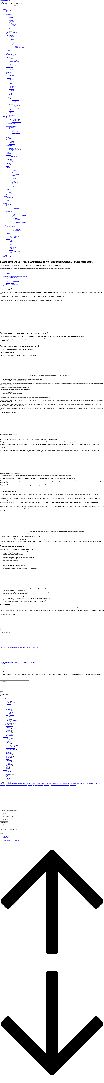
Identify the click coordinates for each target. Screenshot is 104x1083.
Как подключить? (16, 229)
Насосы (17, 106)
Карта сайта (6, 836)
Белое (10, 192)
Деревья (11, 243)
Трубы (10, 94)
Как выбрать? (12, 18)
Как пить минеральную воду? (17, 149)
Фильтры (11, 212)
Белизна (11, 58)
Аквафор (17, 219)
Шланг (11, 250)
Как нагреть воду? (11, 54)
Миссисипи (15, 182)
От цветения (12, 65)
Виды (10, 83)
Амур (13, 171)
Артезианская (15, 101)
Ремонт (11, 112)
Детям (7, 199)
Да (5, 813)
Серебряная (9, 153)
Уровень (14, 162)
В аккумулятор (13, 127)
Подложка (8, 51)
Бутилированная (10, 123)
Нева (13, 184)
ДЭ (13, 130)
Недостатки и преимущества (10, 284)
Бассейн (5, 9)
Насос (10, 252)
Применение (12, 134)
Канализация (9, 93)
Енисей (14, 178)
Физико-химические (17, 210)
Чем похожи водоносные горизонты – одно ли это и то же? (18, 274)
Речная (8, 167)
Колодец (8, 95)
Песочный (15, 46)
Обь (13, 186)
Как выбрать (15, 131)
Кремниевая (9, 152)
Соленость (12, 157)
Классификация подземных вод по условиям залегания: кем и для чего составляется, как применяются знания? (67, 783)
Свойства (11, 135)
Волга (13, 173)
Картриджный (16, 45)
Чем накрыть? (12, 24)
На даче (11, 109)
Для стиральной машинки (19, 215)
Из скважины (9, 204)
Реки (10, 168)
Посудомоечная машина (15, 228)
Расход (5, 225)
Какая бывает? (7, 116)
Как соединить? (16, 251)
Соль (10, 62)
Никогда (7, 819)
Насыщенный (15, 120)
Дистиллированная (11, 126)
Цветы (11, 244)
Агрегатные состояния (12, 117)
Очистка (11, 111)
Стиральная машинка (14, 232)
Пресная (8, 163)
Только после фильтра (10, 816)
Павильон (11, 69)
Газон (10, 240)
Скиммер (11, 39)
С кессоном (15, 102)
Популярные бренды (14, 124)
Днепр (14, 175)
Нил (13, 185)
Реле (10, 80)
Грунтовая (11, 160)
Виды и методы (13, 75)
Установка (11, 90)
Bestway (11, 16)
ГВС (7, 76)
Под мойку (15, 218)
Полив (8, 239)
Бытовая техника (10, 226)
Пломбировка (12, 86)
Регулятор (11, 79)
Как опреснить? (13, 156)
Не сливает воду (16, 230)
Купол (10, 68)
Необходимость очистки (12, 281)
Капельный (12, 245)
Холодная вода (10, 113)
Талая (7, 166)
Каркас (11, 20)
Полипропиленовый (11, 32)
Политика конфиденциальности (11, 839)
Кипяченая (9, 145)
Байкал (11, 190)
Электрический (16, 133)
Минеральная (9, 146)
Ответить (12, 672)
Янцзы (14, 188)
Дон (13, 177)
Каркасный (9, 14)
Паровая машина (16, 122)
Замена (11, 84)
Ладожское (12, 193)
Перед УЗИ (9, 200)
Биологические (16, 208)
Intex (10, 31)
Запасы (11, 164)
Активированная (10, 746)
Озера (7, 189)
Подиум (8, 53)
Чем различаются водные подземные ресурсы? (15, 276)
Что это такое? (7, 273)
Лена (13, 181)
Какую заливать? (13, 141)
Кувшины (14, 217)
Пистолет (11, 248)
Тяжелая (8, 768)
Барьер (17, 221)
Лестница (11, 36)
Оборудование (10, 35)
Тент (10, 71)
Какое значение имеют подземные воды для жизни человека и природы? (19, 783)
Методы (11, 207)
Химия (8, 57)
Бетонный (8, 10)
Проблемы (12, 144)
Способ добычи (10, 283)
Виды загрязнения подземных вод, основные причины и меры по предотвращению (54, 785)
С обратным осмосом (20, 222)
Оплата (8, 233)
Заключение (6, 285)
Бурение (11, 104)
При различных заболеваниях (20, 151)
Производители (13, 91)
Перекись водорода (14, 61)
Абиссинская (15, 100)
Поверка (11, 87)
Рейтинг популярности (18, 223)
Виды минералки (13, 148)
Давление (8, 78)
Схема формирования (11, 277)
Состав (8, 280)
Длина (17, 174)
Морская (8, 155)
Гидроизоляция (10, 34)
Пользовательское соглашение (11, 840)
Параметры (12, 142)
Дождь (8, 137)
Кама (13, 179)
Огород (11, 241)
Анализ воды (9, 73)
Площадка (11, 21)
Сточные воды (10, 206)
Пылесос (11, 38)
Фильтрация (9, 211)
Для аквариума (10, 140)
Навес (13, 25)
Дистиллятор (12, 128)
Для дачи (8, 12)
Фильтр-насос (12, 40)
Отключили (12, 115)
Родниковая (9, 195)
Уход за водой (12, 23)
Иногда (7, 815)
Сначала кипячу (9, 818)
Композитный (9, 27)
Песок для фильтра (20, 47)
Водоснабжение (7, 72)
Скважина (8, 97)
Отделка (8, 50)
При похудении (10, 201)
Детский (8, 13)
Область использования (12, 278)
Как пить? (5, 196)
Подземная (9, 159)
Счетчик (8, 82)
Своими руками (16, 49)
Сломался (11, 89)
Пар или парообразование (16, 119)
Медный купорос (13, 60)
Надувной (8, 28)
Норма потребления (14, 236)
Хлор (10, 64)
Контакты (5, 837)
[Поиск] (15, 5)
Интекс (11, 17)
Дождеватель (12, 247)
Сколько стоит (13, 237)
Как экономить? (13, 234)
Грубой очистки (16, 214)
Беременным (9, 197)
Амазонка (14, 170)
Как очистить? (10, 56)
